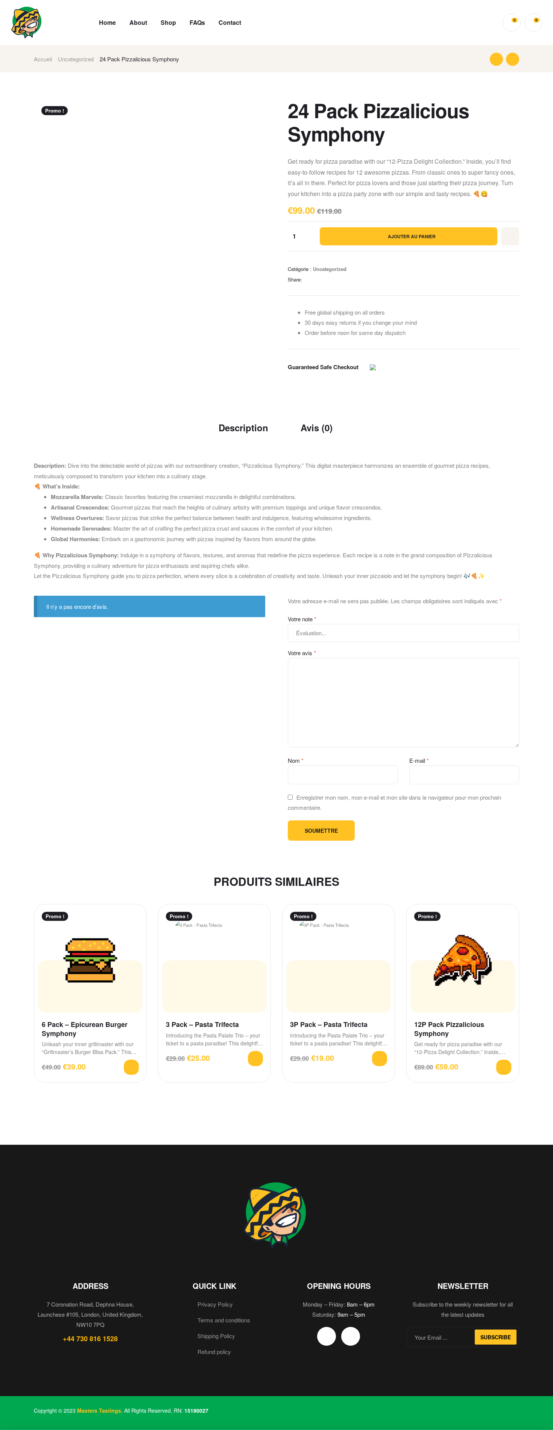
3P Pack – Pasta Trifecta (329, 1024)
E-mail (419, 760)
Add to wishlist (510, 236)
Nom (296, 760)
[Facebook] (350, 1336)
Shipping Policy (216, 1336)
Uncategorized (76, 59)
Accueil (43, 59)
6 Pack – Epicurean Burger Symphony (85, 1029)
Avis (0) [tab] (317, 427)
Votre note (302, 619)
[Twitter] (326, 1336)
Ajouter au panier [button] (131, 1067)
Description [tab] (243, 427)
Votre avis (302, 653)
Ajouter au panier (412, 236)
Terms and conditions (224, 1320)
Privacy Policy (215, 1304)
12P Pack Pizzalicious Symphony (449, 1029)
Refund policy (214, 1351)
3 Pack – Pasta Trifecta (202, 1024)
